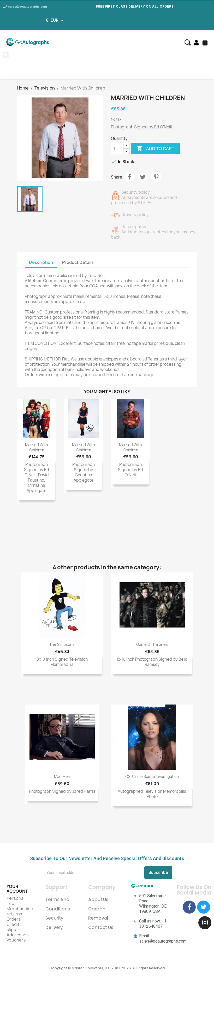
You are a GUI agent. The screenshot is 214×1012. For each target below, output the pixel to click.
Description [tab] (41, 262)
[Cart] (205, 42)
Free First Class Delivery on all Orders (135, 6)
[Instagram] (204, 922)
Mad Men (62, 776)
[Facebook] (189, 907)
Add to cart (155, 148)
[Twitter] (203, 907)
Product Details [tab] (78, 262)
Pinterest (156, 176)
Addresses (18, 935)
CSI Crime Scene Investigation (152, 776)
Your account (17, 889)
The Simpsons (62, 644)
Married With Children (36, 447)
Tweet (143, 176)
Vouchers (16, 940)
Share (129, 176)
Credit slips (13, 926)
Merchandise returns (20, 911)
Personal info (16, 900)
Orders (14, 919)
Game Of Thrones (152, 644)
